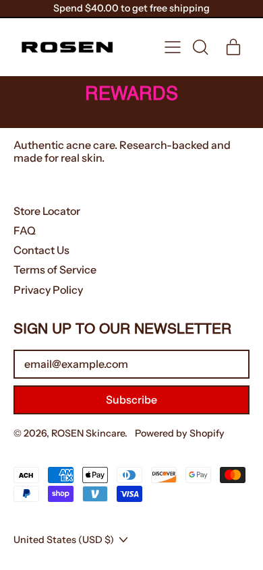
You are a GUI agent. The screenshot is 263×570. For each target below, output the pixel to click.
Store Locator (46, 211)
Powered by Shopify (180, 433)
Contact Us (41, 250)
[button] (199, 47)
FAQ (24, 230)
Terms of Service (54, 269)
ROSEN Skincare (88, 433)
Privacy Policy (48, 289)
